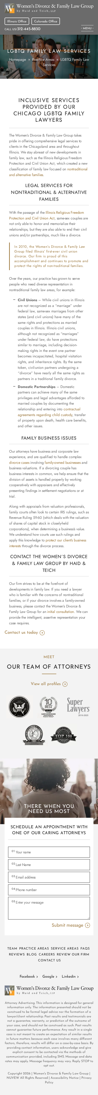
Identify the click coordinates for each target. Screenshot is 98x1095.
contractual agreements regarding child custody (49, 411)
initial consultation (60, 611)
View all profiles (46, 684)
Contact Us (49, 960)
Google (48, 977)
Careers (47, 954)
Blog (32, 954)
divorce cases (19, 462)
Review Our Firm (73, 954)
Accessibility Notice (65, 1078)
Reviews (17, 954)
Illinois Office (16, 21)
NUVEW (13, 1078)
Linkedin (69, 977)
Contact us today (21, 633)
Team (12, 948)
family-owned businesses (62, 462)
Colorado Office (45, 21)
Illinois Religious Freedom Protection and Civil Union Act (46, 215)
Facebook (27, 977)
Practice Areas (34, 948)
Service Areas (65, 948)
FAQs (85, 948)
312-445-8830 (28, 29)
